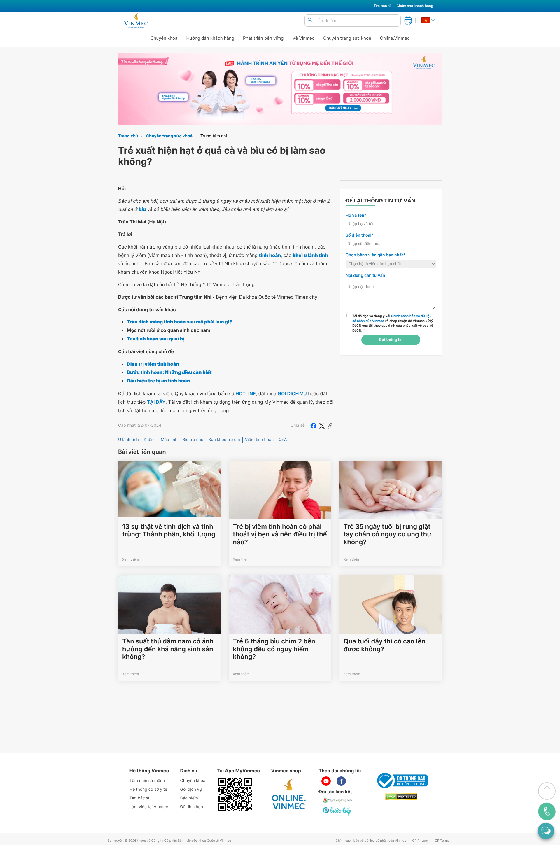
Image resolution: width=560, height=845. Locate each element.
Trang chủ (128, 136)
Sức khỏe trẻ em (224, 439)
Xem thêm (130, 559)
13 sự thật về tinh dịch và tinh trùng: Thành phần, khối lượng (168, 530)
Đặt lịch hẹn (191, 806)
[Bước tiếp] (337, 811)
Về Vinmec (304, 38)
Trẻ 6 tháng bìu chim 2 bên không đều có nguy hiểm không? (274, 649)
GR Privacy (420, 840)
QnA (283, 439)
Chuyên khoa (164, 38)
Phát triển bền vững (263, 38)
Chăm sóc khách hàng (414, 6)
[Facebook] (313, 425)
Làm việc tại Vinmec (149, 806)
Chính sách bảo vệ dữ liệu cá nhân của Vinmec (371, 840)
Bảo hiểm (189, 798)
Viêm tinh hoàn (259, 439)
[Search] (309, 20)
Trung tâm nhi (213, 136)
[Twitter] (322, 425)
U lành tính (128, 439)
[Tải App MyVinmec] (235, 794)
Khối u (150, 439)
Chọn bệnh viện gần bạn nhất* (375, 255)
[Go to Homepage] (136, 20)
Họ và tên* (356, 215)
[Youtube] (326, 781)
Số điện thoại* (360, 235)
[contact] (547, 811)
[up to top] (547, 791)
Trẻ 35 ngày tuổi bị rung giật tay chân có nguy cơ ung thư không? (388, 534)
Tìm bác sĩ (382, 6)
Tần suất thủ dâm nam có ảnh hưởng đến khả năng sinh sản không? (168, 649)
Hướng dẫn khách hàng (210, 38)
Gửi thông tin (390, 339)
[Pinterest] (330, 425)
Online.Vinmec (395, 38)
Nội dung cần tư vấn (365, 275)
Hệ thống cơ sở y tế (148, 789)
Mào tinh (169, 439)
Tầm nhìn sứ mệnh (147, 780)
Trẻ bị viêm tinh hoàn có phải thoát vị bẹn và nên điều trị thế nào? (280, 534)
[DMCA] (401, 796)
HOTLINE (245, 393)
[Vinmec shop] (289, 794)
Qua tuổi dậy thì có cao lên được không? (385, 645)
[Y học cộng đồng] (337, 800)
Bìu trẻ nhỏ (193, 439)
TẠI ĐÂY (156, 402)
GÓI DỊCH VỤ (292, 393)
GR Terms (442, 840)
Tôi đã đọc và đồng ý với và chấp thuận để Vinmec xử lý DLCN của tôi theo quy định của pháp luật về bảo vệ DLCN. (392, 323)
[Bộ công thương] (401, 780)
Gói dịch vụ (191, 789)
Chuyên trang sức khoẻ (347, 38)
